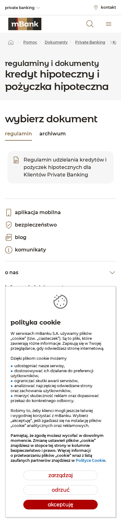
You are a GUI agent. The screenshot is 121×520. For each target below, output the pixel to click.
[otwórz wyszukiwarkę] (90, 23)
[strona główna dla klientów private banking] (25, 24)
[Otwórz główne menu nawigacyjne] (108, 23)
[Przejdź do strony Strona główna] (11, 42)
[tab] (18, 134)
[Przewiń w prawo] (111, 42)
